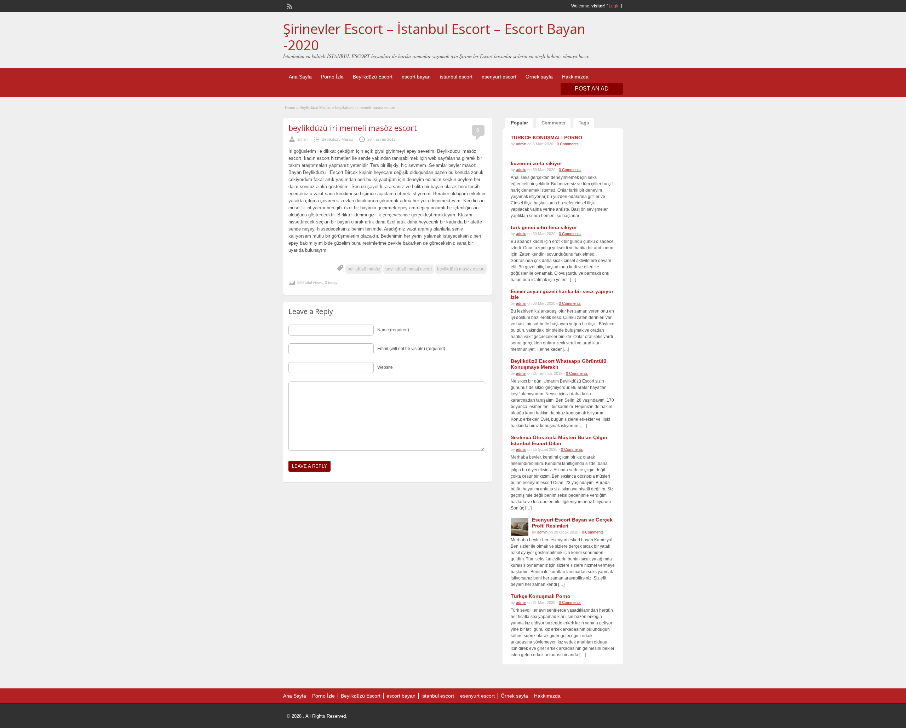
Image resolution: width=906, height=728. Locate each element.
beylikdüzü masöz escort (460, 269)
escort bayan (416, 77)
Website (385, 367)
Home (290, 107)
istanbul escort (456, 77)
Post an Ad (592, 89)
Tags (584, 123)
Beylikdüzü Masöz (315, 107)
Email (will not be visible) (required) (411, 348)
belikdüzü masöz (364, 269)
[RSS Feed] (289, 5)
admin (302, 139)
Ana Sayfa (300, 77)
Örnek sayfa (539, 77)
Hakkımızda (575, 77)
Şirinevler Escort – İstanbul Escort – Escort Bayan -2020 (434, 36)
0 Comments (568, 144)
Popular (519, 123)
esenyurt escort (499, 77)
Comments (553, 123)
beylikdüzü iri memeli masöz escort (352, 127)
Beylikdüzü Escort (372, 77)
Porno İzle (332, 77)
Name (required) (393, 329)
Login (614, 6)
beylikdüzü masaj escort (408, 269)
